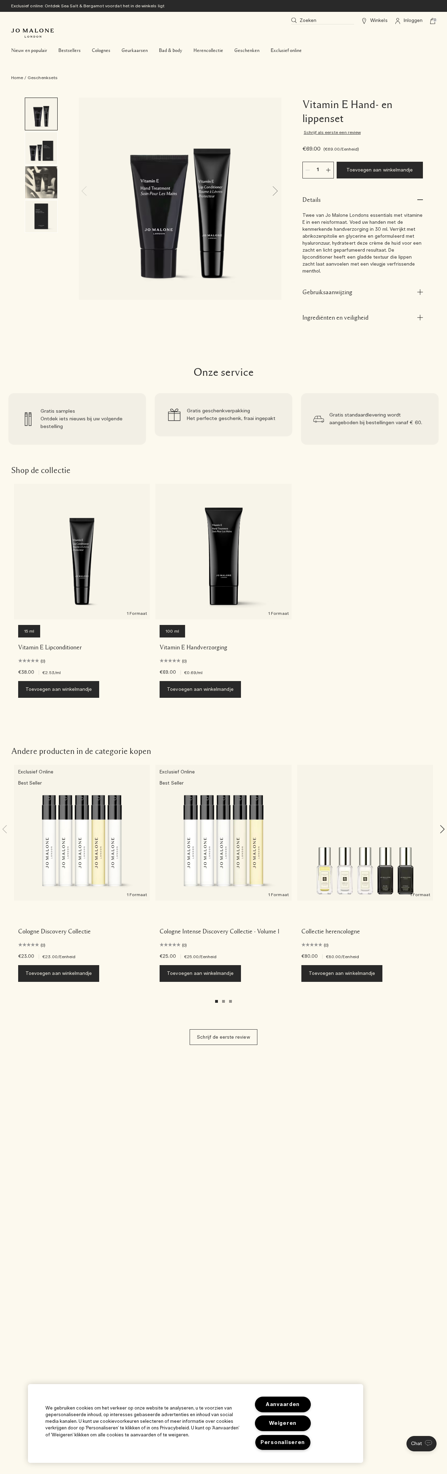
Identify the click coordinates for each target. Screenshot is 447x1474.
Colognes (101, 50)
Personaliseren (283, 1442)
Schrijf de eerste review (223, 1037)
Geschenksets (43, 78)
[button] (421, 1443)
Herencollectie (208, 50)
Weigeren (282, 1423)
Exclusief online (286, 50)
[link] (77, 419)
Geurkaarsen (135, 50)
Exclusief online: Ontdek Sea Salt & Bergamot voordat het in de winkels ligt (87, 6)
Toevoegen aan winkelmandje (379, 170)
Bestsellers (69, 50)
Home (17, 78)
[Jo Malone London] (32, 33)
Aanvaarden (283, 1404)
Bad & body (170, 50)
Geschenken (246, 50)
